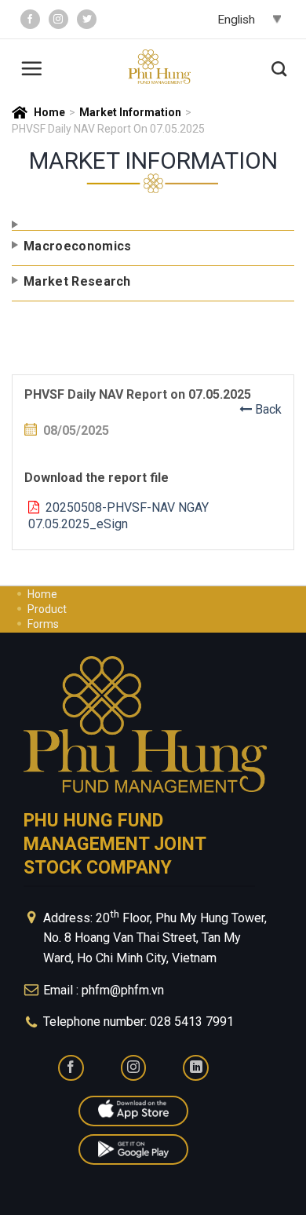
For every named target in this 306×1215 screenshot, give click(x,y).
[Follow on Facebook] (30, 19)
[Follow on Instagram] (58, 19)
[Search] (278, 67)
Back (267, 409)
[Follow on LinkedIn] (196, 1068)
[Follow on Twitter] (87, 19)
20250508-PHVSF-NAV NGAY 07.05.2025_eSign (118, 515)
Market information (130, 112)
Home (49, 112)
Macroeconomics (77, 246)
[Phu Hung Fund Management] (159, 67)
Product (47, 609)
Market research (77, 281)
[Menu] (31, 66)
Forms (43, 624)
